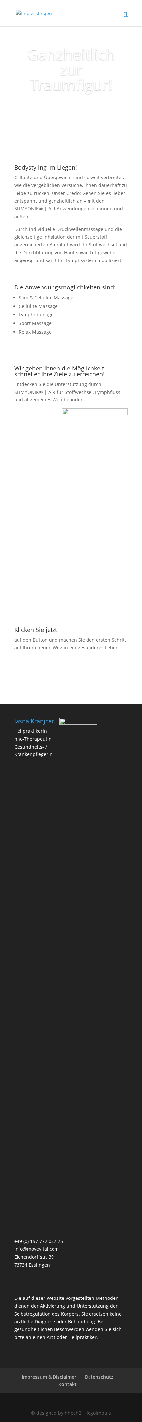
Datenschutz (99, 1377)
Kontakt (67, 1384)
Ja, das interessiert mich (71, 109)
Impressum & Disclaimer (49, 1377)
